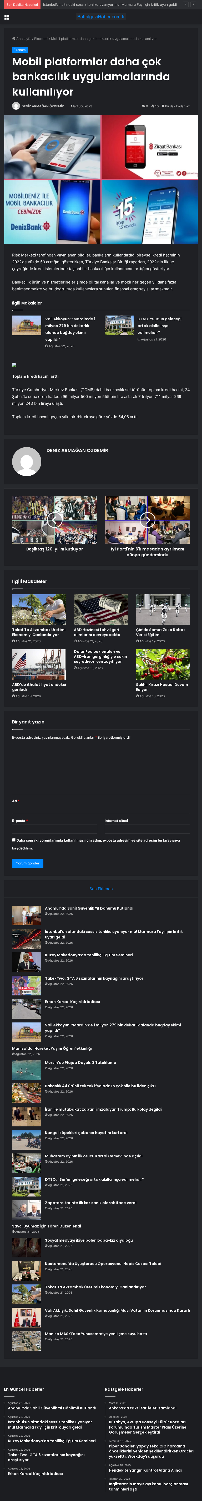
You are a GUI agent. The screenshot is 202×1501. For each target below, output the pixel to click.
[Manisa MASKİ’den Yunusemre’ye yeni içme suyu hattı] (26, 1341)
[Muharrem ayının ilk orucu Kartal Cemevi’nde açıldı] (26, 1163)
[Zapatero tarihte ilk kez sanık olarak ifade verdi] (26, 1210)
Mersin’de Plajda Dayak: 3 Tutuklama (80, 1062)
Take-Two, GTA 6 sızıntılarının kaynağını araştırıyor (94, 978)
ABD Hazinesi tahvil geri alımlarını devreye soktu (97, 632)
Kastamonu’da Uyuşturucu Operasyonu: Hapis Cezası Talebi (103, 1263)
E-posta (20, 820)
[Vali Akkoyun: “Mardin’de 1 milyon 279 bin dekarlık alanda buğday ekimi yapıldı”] (26, 325)
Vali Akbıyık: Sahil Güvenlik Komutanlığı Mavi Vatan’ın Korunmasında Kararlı (117, 1310)
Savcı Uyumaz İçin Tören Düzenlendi (46, 1226)
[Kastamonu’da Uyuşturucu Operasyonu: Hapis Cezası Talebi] (26, 1271)
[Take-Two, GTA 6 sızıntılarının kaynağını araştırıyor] (26, 985)
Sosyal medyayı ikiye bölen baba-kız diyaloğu (89, 1240)
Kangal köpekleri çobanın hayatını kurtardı (86, 1132)
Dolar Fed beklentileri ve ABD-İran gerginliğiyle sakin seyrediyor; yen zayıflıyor (100, 656)
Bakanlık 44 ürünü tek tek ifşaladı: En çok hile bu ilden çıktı (100, 1086)
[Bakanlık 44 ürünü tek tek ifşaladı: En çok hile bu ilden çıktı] (26, 1093)
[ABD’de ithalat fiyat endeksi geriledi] (39, 664)
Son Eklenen (101, 888)
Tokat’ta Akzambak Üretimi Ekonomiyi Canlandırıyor (38, 632)
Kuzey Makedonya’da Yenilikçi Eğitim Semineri (80, 4)
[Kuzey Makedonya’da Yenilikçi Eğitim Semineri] (26, 962)
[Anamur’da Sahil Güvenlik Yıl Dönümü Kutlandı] (26, 915)
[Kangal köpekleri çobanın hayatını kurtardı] (26, 1140)
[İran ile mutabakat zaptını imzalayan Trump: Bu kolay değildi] (26, 1116)
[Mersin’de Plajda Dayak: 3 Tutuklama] (26, 1070)
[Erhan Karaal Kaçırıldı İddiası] (26, 1009)
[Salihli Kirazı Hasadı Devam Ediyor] (163, 664)
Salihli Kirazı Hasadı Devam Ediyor (162, 687)
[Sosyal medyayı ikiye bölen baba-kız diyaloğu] (26, 1247)
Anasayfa (23, 38)
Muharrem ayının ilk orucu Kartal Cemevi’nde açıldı (94, 1156)
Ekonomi (41, 38)
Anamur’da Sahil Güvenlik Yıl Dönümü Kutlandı (89, 908)
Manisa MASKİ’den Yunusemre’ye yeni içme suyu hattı (96, 1333)
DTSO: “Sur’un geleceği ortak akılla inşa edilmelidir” (159, 325)
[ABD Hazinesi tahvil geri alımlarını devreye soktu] (101, 609)
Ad (15, 801)
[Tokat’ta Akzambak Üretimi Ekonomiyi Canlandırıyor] (39, 609)
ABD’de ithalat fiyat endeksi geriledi (39, 687)
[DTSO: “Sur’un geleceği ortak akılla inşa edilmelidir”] (119, 325)
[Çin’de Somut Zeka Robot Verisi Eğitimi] (163, 609)
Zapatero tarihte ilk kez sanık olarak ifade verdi (91, 1202)
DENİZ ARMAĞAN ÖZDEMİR (43, 106)
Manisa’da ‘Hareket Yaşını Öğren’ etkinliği (52, 1048)
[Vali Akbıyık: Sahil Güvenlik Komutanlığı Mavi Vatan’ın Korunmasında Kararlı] (26, 1317)
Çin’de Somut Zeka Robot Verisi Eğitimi (160, 632)
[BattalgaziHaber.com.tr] (101, 16)
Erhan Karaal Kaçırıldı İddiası (72, 1001)
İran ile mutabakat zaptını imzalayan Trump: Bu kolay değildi (103, 1109)
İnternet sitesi (116, 820)
